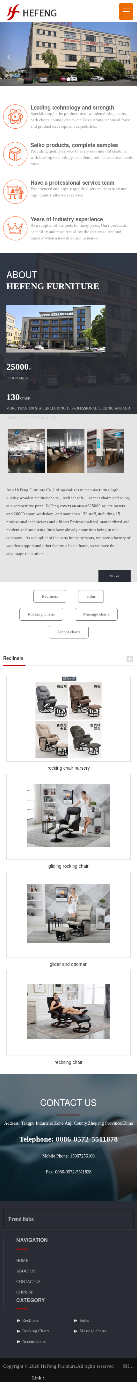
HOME (22, 1260)
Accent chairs (68, 632)
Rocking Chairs (41, 614)
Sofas (91, 596)
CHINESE (24, 1292)
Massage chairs (96, 614)
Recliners (50, 596)
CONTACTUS (28, 1281)
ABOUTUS (25, 1271)
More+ (114, 576)
